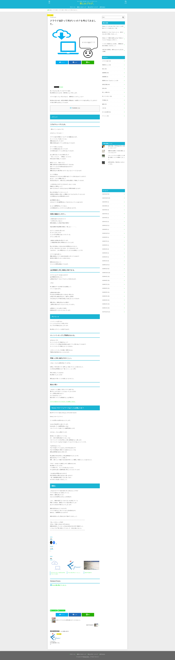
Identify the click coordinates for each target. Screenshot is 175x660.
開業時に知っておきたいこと (110, 80)
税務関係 (105, 72)
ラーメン (105, 115)
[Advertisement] (75, 75)
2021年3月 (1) (105, 217)
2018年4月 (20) (105, 296)
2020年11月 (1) (105, 225)
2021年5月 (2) (105, 209)
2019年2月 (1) (105, 256)
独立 (104, 68)
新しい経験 (106, 92)
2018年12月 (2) (105, 264)
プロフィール (72, 7)
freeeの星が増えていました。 (74, 572)
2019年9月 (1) (105, 237)
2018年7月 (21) (105, 284)
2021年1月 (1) (105, 221)
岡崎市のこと (106, 64)
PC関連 (105, 100)
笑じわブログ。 (87, 3)
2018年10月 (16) (106, 272)
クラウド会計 (50, 15)
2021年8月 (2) (105, 205)
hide (79, 108)
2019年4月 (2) (105, 249)
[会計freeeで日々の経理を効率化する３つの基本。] (58, 565)
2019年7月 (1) (105, 241)
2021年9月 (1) (105, 201)
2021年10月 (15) (106, 198)
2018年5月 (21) (105, 292)
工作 (104, 108)
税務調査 (105, 76)
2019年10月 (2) (105, 233)
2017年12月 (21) (106, 311)
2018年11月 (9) (105, 268)
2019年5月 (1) (105, 245)
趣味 (104, 104)
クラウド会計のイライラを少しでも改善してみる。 (63, 401)
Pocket (61, 87)
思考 (104, 88)
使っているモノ (62, 610)
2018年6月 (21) (105, 288)
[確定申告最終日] (91, 565)
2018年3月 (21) (105, 300)
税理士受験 (106, 84)
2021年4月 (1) (105, 213)
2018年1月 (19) (105, 308)
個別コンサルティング (81, 7)
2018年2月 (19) (105, 304)
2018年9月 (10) (105, 276)
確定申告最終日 (88, 572)
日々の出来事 (106, 112)
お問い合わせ (102, 7)
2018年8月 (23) (105, 280)
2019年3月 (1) (105, 253)
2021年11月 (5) (105, 194)
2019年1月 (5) (105, 260)
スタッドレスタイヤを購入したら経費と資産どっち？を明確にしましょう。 (116, 157)
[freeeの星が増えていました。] (74, 565)
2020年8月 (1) (105, 229)
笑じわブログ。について (93, 7)
